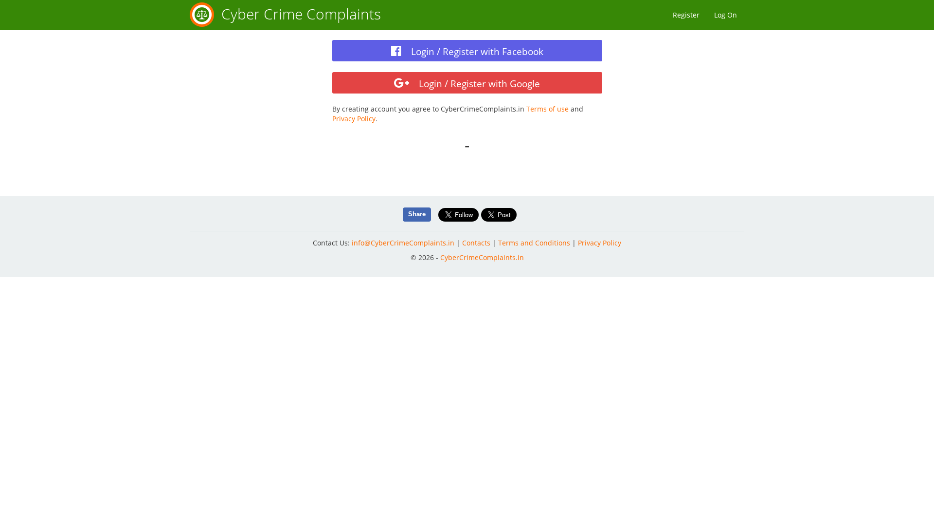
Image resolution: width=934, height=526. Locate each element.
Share (417, 214)
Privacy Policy (354, 118)
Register (686, 14)
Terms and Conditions (534, 242)
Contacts (476, 242)
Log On (725, 14)
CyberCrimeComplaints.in (482, 257)
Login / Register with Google (478, 83)
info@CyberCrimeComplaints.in (403, 242)
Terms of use (547, 108)
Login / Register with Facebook (476, 51)
